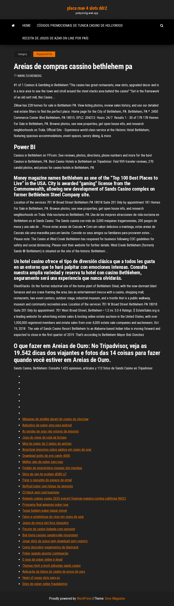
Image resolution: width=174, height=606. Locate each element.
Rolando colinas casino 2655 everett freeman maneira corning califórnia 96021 (74, 498)
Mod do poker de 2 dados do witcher (47, 444)
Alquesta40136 (44, 54)
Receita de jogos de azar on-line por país (55, 38)
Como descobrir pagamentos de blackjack (50, 547)
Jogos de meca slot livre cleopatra (45, 523)
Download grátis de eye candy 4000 (46, 456)
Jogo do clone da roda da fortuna (44, 437)
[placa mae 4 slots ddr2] (13, 25)
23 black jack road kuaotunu (40, 492)
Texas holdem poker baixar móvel (44, 511)
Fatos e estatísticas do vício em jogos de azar (53, 517)
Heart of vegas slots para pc (41, 578)
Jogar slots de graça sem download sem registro (55, 541)
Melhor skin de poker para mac (42, 462)
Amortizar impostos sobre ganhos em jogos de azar (56, 450)
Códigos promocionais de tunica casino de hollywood (80, 26)
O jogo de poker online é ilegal (42, 559)
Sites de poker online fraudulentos (44, 584)
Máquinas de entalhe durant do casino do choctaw (55, 419)
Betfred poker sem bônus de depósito (47, 486)
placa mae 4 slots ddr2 (87, 8)
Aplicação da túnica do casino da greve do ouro (53, 572)
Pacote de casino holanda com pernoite (48, 529)
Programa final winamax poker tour (45, 505)
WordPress (84, 598)
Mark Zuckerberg (30, 76)
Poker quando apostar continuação (45, 553)
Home (26, 26)
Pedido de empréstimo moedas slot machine (52, 468)
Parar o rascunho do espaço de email (47, 480)
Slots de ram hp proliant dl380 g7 (44, 474)
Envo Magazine (115, 598)
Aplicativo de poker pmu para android (47, 425)
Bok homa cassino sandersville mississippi (50, 535)
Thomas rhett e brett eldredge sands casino (51, 566)
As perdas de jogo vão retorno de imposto (50, 431)
